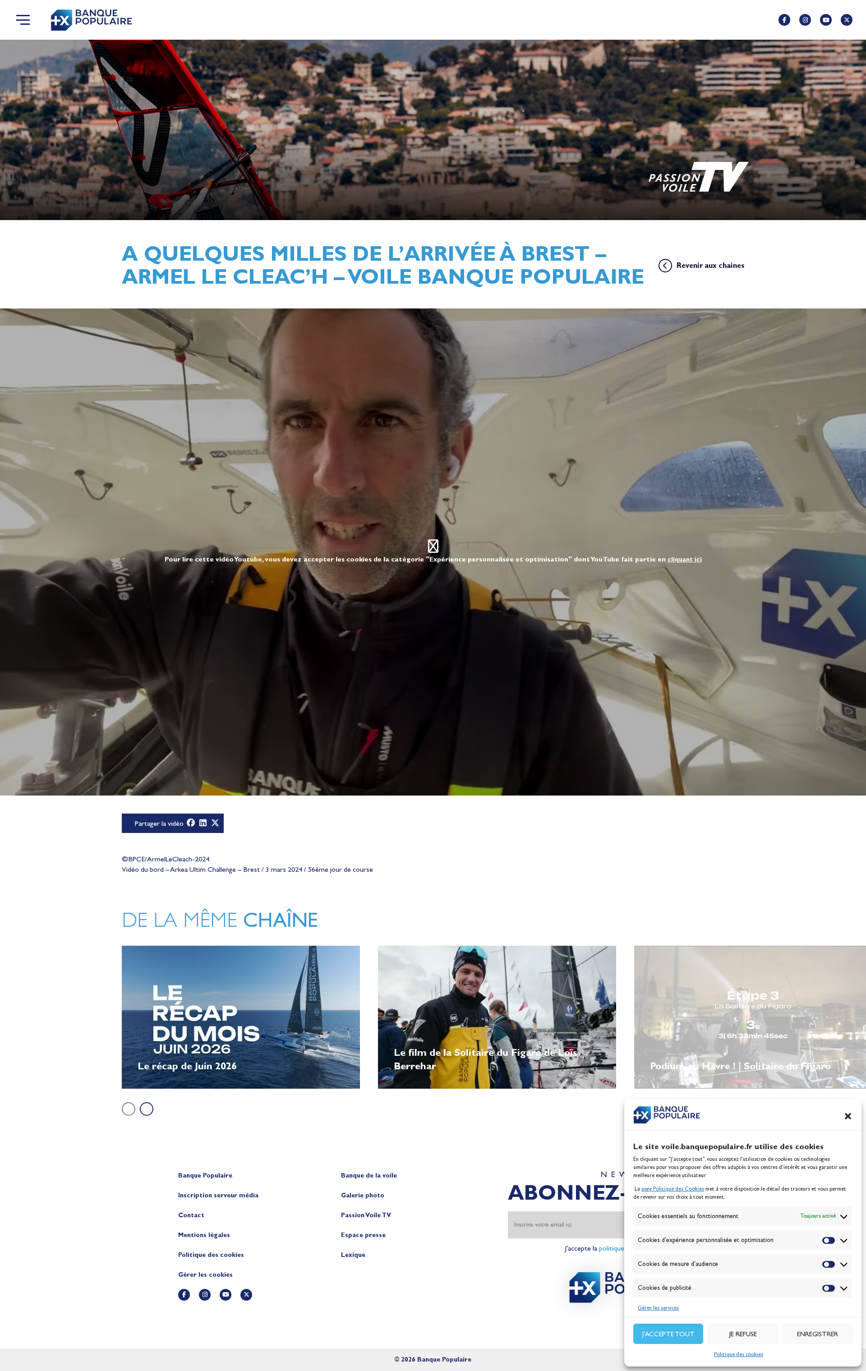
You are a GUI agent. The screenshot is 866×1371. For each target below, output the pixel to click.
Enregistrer (817, 1334)
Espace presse (363, 1235)
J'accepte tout (668, 1334)
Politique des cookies (738, 1354)
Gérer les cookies (205, 1275)
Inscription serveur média (218, 1195)
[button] (847, 1116)
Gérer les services (658, 1308)
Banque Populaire (205, 1175)
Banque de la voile (369, 1175)
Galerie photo (362, 1195)
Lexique (353, 1255)
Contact (191, 1215)
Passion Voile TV (366, 1215)
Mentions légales (204, 1235)
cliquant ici (685, 559)
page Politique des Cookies (672, 1189)
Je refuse (743, 1334)
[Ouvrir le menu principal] (23, 20)
